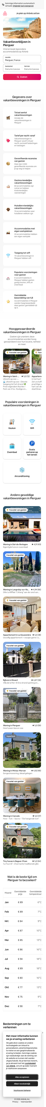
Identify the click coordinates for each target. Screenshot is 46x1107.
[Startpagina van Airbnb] (5, 13)
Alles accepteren (22, 1077)
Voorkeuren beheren (22, 1090)
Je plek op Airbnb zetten (27, 13)
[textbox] (12, 69)
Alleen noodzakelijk (22, 1084)
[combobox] (22, 60)
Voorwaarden (26, 1102)
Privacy (15, 1102)
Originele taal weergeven (23, 6)
